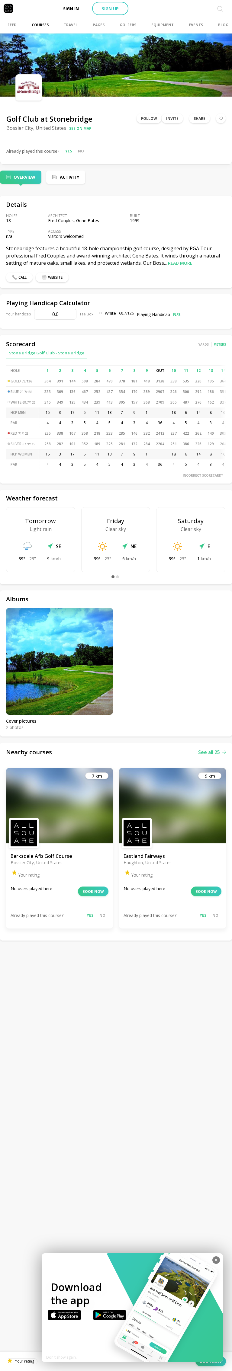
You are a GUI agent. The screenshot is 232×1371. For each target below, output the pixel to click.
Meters (220, 344)
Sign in (71, 8)
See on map (80, 128)
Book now (93, 891)
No (81, 151)
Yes (68, 151)
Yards (203, 344)
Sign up (110, 8)
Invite (172, 118)
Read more (180, 263)
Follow (149, 118)
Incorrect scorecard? (203, 475)
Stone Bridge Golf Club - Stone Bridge (46, 353)
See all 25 (209, 752)
